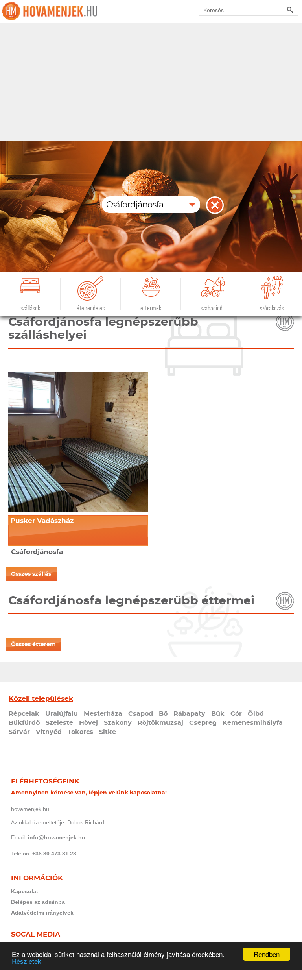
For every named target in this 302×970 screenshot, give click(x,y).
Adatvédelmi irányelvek (42, 912)
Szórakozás (272, 308)
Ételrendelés (91, 308)
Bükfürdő (24, 723)
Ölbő (255, 714)
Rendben (267, 954)
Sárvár (19, 732)
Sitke (107, 732)
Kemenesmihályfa (253, 723)
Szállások (30, 308)
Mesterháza (103, 714)
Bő (163, 714)
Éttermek (150, 308)
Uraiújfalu (61, 714)
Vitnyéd (49, 732)
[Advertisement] (151, 82)
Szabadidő (212, 308)
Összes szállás (31, 574)
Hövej (88, 723)
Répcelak (24, 714)
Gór (236, 714)
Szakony (118, 723)
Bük (218, 714)
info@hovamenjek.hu (56, 837)
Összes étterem (33, 644)
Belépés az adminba (38, 902)
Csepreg (203, 723)
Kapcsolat (24, 891)
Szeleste (59, 723)
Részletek (26, 961)
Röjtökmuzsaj (160, 723)
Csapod (140, 714)
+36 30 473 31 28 (54, 853)
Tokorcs (80, 732)
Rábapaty (189, 714)
